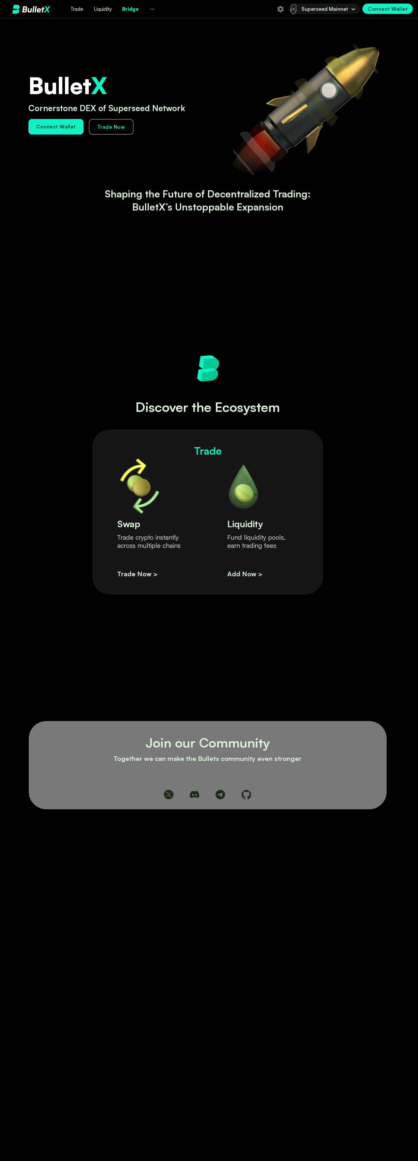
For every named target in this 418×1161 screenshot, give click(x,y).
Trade (77, 9)
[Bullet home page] (31, 9)
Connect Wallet (56, 127)
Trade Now (111, 127)
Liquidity (103, 9)
